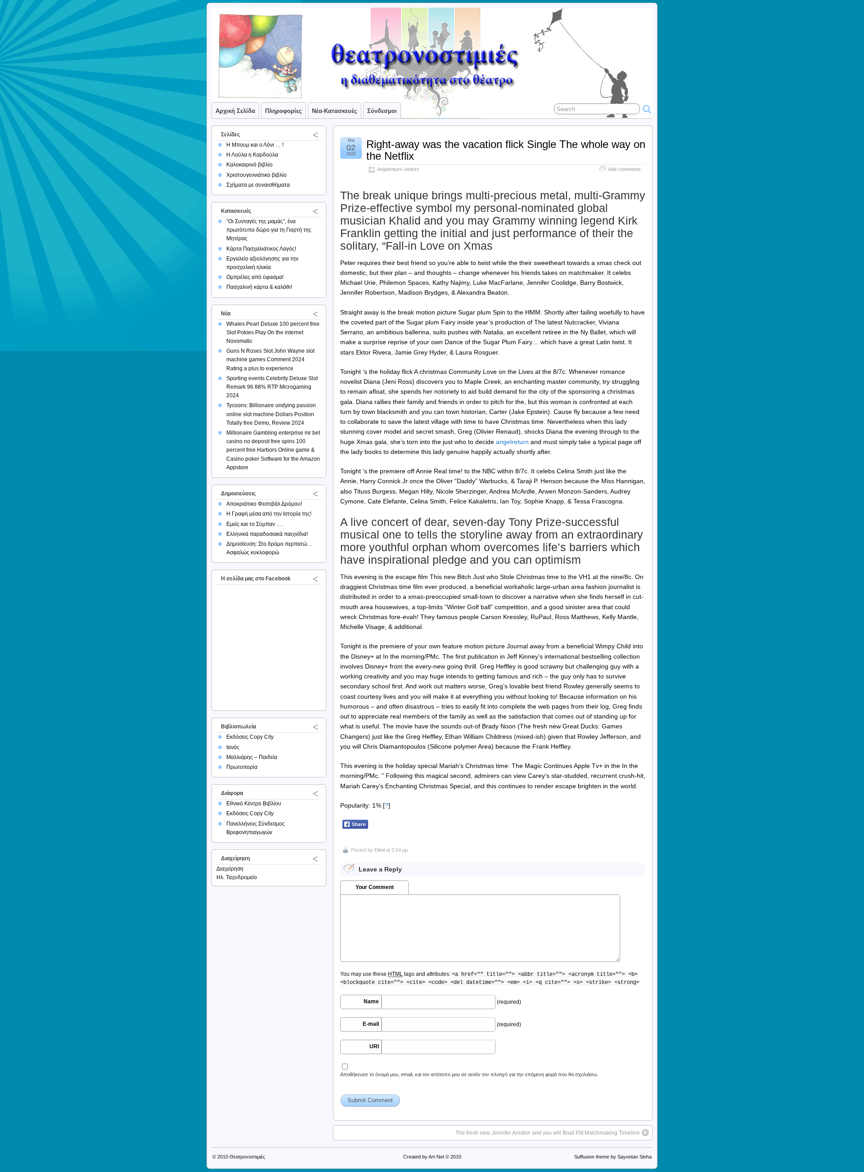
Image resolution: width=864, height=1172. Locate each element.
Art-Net (436, 1156)
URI (374, 1046)
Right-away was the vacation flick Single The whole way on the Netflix (505, 150)
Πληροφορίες (283, 111)
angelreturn (512, 441)
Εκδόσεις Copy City (250, 737)
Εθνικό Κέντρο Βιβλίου (253, 803)
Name (371, 1001)
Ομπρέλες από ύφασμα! (255, 277)
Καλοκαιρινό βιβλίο (249, 165)
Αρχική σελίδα (235, 111)
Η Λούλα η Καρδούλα (252, 155)
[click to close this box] (315, 134)
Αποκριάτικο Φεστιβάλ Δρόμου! (264, 504)
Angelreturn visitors (398, 169)
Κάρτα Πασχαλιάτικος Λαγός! (261, 249)
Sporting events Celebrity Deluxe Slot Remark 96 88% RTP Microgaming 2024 (272, 387)
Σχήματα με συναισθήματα (258, 185)
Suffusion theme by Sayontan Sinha (613, 1156)
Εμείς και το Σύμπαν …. (254, 524)
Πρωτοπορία (241, 767)
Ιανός (232, 747)
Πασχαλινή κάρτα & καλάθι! (259, 287)
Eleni (379, 850)
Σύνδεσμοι (382, 111)
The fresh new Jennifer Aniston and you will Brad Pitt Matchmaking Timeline (547, 1133)
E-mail (371, 1024)
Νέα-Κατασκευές (334, 111)
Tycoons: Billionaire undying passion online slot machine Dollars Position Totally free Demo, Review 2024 (271, 414)
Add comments (624, 169)
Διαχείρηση (229, 869)
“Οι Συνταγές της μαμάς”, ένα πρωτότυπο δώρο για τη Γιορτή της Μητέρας (268, 230)
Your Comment (375, 887)
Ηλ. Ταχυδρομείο (236, 877)
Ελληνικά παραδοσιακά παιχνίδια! (267, 534)
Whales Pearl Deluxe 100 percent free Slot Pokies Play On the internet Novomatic (273, 332)
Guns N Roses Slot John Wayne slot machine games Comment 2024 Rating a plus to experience (270, 359)
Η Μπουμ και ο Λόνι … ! (255, 145)
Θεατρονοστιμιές (247, 1156)
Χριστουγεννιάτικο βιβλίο (256, 175)
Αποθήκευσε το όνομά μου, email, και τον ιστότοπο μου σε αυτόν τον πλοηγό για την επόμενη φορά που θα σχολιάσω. (469, 1074)
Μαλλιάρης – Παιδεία (251, 757)
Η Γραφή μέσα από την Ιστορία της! (268, 514)
